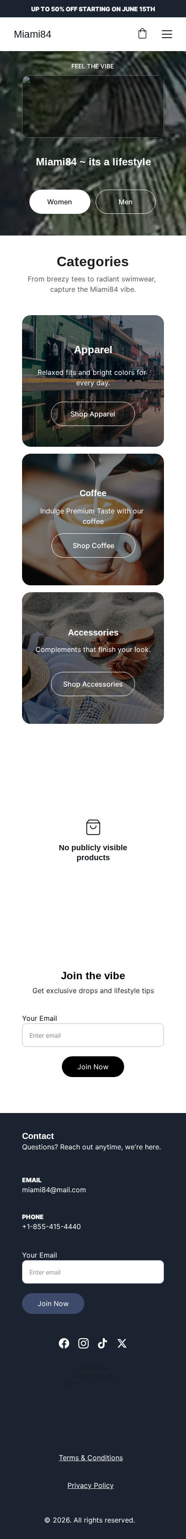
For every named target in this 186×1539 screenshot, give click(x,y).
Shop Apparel (93, 414)
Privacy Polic (88, 1485)
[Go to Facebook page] (64, 1343)
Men (126, 201)
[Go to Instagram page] (83, 1343)
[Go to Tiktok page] (102, 1343)
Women (59, 201)
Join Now (93, 1066)
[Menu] (167, 34)
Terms (70, 1457)
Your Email (39, 1018)
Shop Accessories (93, 684)
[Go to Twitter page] (122, 1343)
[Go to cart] (142, 34)
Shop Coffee (93, 545)
